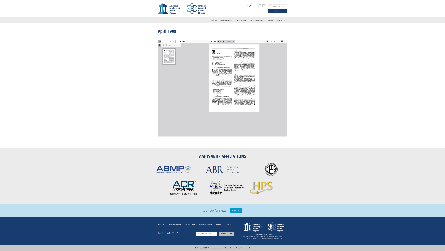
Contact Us (281, 20)
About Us (213, 20)
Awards (270, 20)
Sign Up (236, 210)
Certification (241, 20)
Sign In (277, 11)
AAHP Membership (227, 20)
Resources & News (256, 20)
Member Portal (226, 234)
